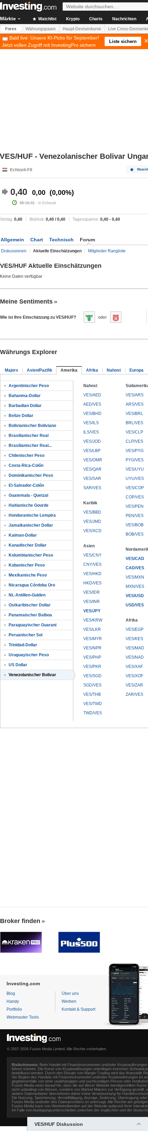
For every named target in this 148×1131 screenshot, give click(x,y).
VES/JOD (92, 441)
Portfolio (14, 1009)
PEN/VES (135, 515)
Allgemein (12, 239)
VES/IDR (91, 592)
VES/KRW (92, 620)
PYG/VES (135, 460)
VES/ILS (91, 422)
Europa (136, 370)
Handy (13, 1001)
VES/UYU (135, 469)
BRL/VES (134, 422)
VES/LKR (92, 629)
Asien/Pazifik (39, 370)
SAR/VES (92, 487)
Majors (11, 370)
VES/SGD (92, 675)
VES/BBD (92, 512)
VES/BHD (92, 413)
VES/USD (135, 595)
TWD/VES (92, 713)
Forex (11, 28)
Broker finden (20, 921)
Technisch (61, 239)
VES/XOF (134, 675)
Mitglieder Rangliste (107, 251)
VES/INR (91, 601)
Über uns (70, 993)
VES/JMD (92, 521)
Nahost (114, 370)
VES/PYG (135, 450)
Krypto (73, 19)
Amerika (69, 370)
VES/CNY (92, 555)
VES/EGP (135, 629)
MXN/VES (135, 586)
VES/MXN (135, 577)
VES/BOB (135, 525)
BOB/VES (135, 534)
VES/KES (134, 638)
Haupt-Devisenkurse (82, 28)
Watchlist (46, 19)
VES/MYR (92, 638)
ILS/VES (91, 432)
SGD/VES (92, 685)
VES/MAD (135, 648)
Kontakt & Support (78, 1009)
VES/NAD (135, 657)
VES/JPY (92, 610)
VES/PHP (92, 657)
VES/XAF (134, 666)
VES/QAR (92, 469)
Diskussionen (14, 251)
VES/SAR (92, 478)
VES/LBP (92, 450)
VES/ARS (135, 395)
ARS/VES (135, 404)
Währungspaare (40, 28)
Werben (69, 1001)
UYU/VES (135, 478)
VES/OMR (92, 460)
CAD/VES (135, 568)
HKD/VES (92, 583)
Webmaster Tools (23, 1017)
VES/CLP (134, 432)
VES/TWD (92, 703)
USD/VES (135, 605)
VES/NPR (92, 648)
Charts (96, 19)
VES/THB (92, 694)
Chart (36, 239)
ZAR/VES (134, 694)
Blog (11, 993)
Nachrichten (124, 19)
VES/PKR (92, 666)
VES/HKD (92, 573)
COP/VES (135, 497)
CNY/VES (92, 564)
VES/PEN (135, 506)
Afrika (92, 370)
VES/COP (135, 487)
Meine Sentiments (26, 301)
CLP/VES (134, 441)
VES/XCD (92, 530)
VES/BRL (134, 413)
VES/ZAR (134, 685)
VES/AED (92, 395)
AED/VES (92, 404)
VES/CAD (135, 558)
